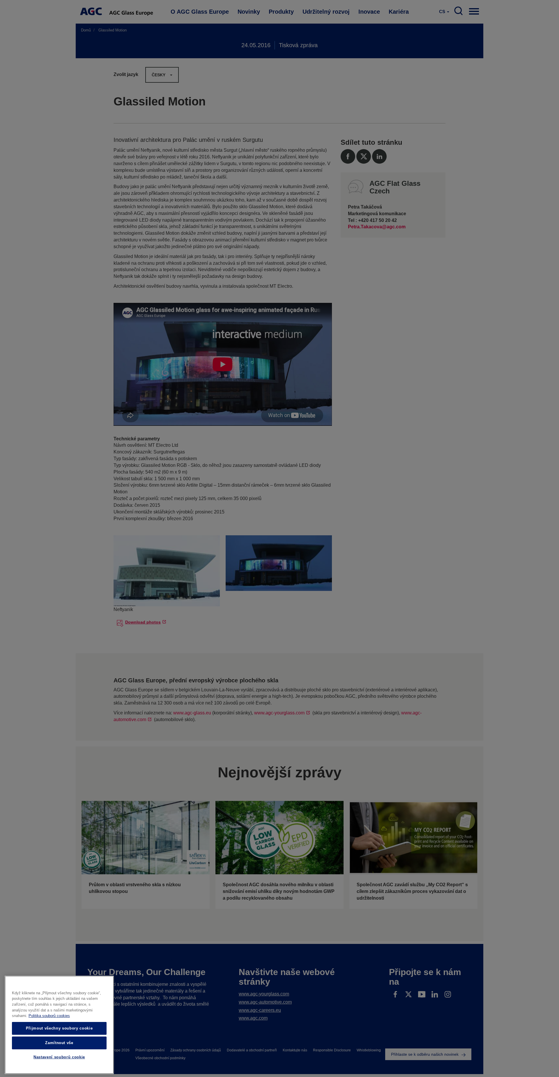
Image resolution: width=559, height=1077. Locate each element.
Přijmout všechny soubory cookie (59, 1028)
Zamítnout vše (59, 1043)
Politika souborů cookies (49, 1016)
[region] (59, 1025)
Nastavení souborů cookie (59, 1057)
